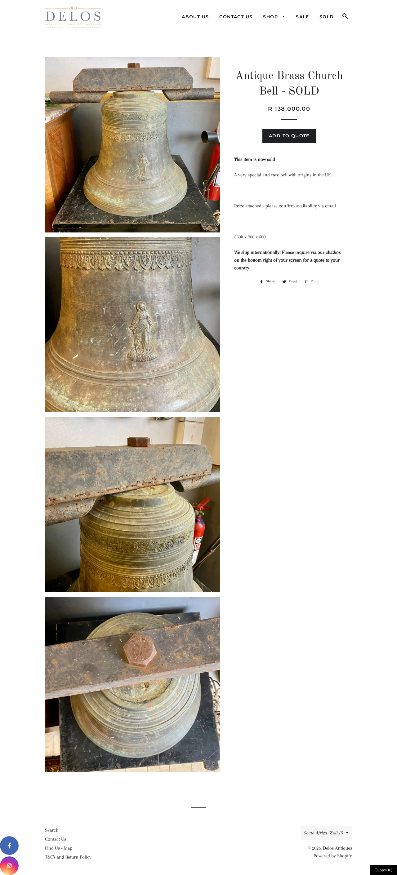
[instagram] (9, 865)
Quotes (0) (383, 870)
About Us (195, 17)
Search (51, 830)
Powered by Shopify (333, 856)
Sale (302, 17)
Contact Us (235, 17)
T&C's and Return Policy (68, 857)
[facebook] (9, 845)
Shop (271, 17)
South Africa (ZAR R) (323, 833)
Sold (326, 17)
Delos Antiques (337, 848)
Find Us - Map (58, 848)
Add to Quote (289, 136)
